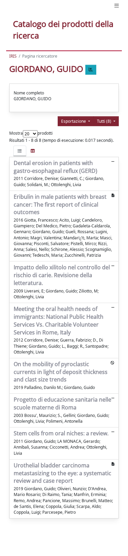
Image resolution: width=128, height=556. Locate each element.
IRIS (13, 56)
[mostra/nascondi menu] (116, 5)
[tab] (19, 151)
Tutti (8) (104, 121)
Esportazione (74, 121)
